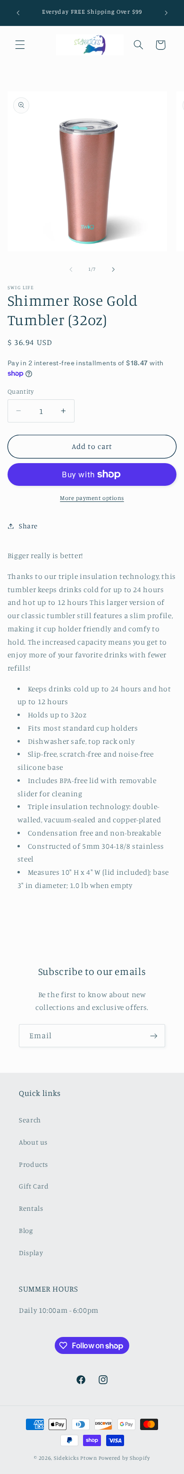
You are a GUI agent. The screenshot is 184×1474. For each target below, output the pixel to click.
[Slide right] (113, 269)
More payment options (92, 497)
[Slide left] (70, 269)
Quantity (20, 391)
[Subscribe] (154, 1035)
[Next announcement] (166, 12)
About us (33, 1142)
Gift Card (34, 1186)
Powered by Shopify (124, 1458)
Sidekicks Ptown (75, 1458)
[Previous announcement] (18, 12)
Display (31, 1253)
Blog (26, 1230)
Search (30, 1120)
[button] (20, 45)
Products (33, 1164)
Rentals (31, 1208)
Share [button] (28, 526)
